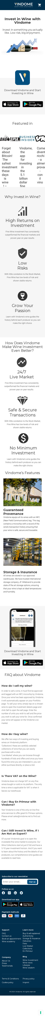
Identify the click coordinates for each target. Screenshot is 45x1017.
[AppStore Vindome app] (26, 906)
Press (4, 963)
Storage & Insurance (31, 938)
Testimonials (7, 966)
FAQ (4, 933)
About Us (6, 961)
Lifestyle (26, 965)
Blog (25, 956)
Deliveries (27, 941)
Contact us (6, 936)
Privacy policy (28, 979)
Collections (27, 948)
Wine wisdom (29, 968)
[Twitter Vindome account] (21, 893)
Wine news (27, 963)
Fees (25, 943)
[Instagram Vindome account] (9, 893)
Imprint (26, 982)
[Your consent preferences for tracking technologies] (40, 1012)
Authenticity (28, 936)
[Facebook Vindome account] (3, 893)
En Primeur (28, 951)
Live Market (28, 946)
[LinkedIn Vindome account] (15, 893)
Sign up (32, 882)
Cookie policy (7, 982)
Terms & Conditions (10, 979)
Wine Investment (30, 960)
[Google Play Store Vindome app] (10, 906)
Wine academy (8, 941)
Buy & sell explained (31, 933)
